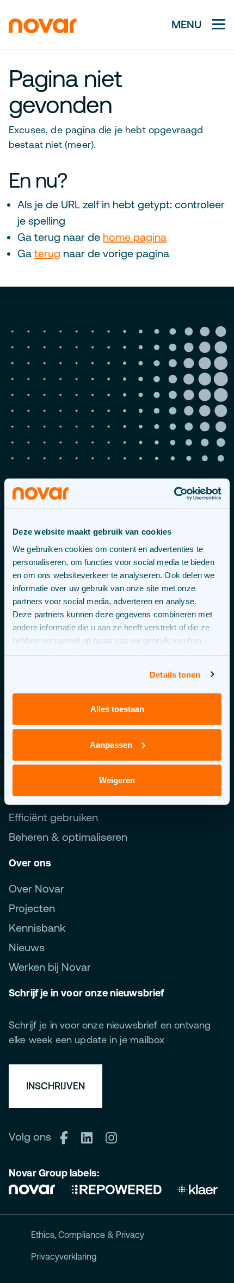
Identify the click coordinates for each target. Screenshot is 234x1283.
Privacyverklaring (64, 1256)
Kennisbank (37, 927)
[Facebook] (68, 1136)
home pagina (135, 237)
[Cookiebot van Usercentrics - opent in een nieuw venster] (173, 493)
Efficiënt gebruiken (53, 817)
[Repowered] (116, 1188)
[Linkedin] (90, 1136)
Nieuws (27, 947)
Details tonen (175, 674)
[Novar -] (43, 24)
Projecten (32, 908)
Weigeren (117, 780)
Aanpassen (111, 744)
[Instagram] (115, 1136)
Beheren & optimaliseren (68, 836)
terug (47, 253)
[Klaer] (197, 1188)
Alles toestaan (117, 709)
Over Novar (36, 888)
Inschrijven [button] (55, 1086)
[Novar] (36, 1188)
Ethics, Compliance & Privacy (87, 1234)
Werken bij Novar (50, 966)
